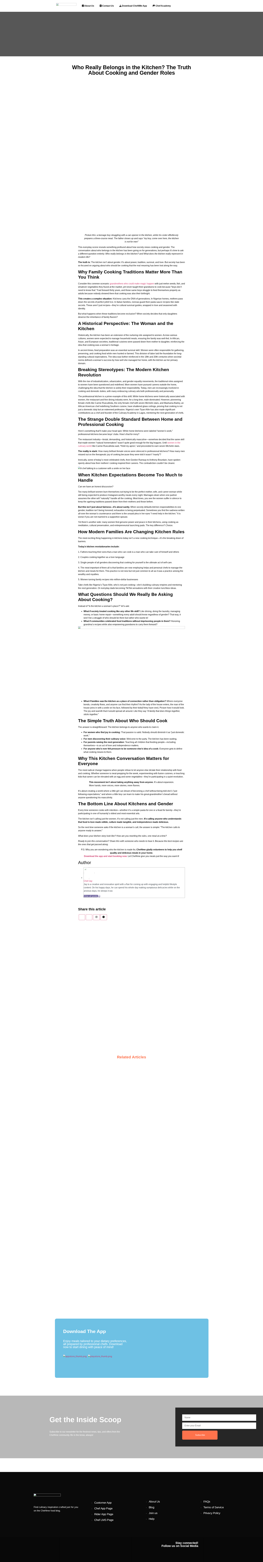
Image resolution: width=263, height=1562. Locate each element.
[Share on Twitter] (96, 917)
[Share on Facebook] (82, 917)
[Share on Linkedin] (89, 917)
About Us (89, 6)
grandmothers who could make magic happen (132, 283)
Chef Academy (163, 6)
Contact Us (108, 6)
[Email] (99, 896)
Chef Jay (88, 881)
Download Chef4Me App (134, 6)
